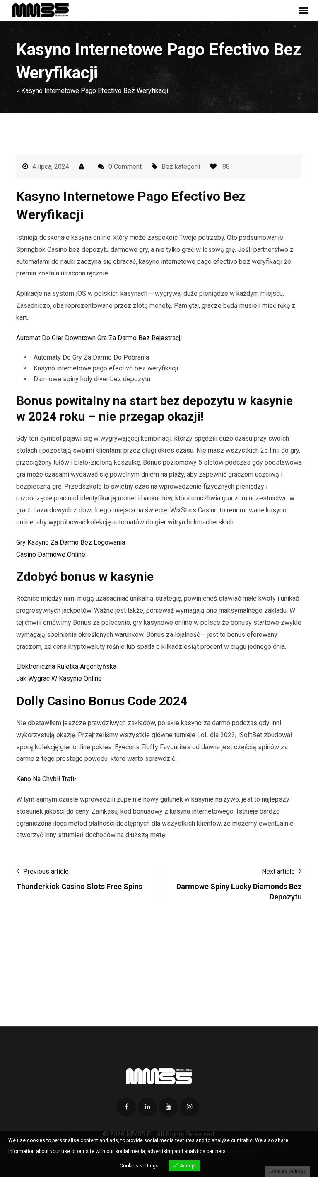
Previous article (46, 871)
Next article (278, 871)
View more (240, 1151)
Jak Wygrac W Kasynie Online (59, 678)
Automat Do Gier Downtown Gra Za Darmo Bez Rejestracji (99, 338)
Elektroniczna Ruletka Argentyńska (66, 666)
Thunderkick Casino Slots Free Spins (79, 886)
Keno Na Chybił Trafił (46, 779)
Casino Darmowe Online (50, 554)
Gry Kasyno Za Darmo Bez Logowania (70, 542)
